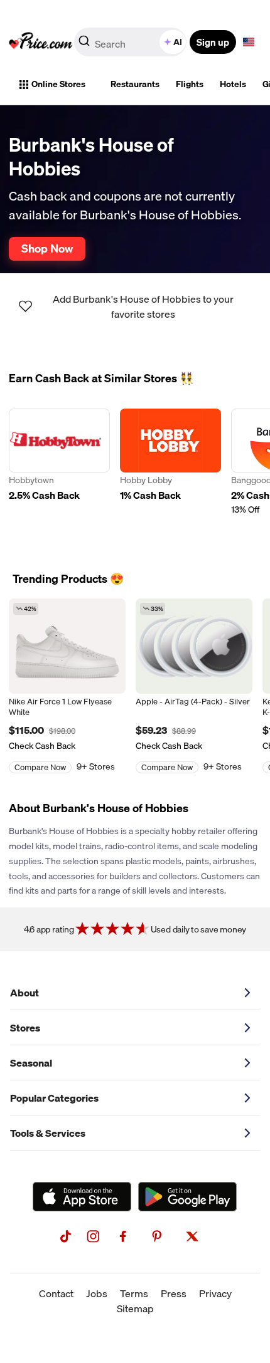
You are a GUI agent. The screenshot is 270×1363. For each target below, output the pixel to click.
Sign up (213, 42)
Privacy (215, 1293)
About (24, 992)
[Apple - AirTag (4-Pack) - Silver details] (194, 646)
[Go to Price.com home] (41, 42)
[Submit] (84, 44)
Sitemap (135, 1308)
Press (173, 1293)
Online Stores (58, 84)
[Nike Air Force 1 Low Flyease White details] (67, 646)
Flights (189, 84)
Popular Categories (54, 1098)
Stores (25, 1028)
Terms (134, 1293)
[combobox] (131, 42)
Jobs (96, 1293)
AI (177, 42)
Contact (56, 1293)
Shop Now (47, 248)
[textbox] (248, 42)
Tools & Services (47, 1133)
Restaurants (135, 84)
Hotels (233, 84)
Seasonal (31, 1063)
